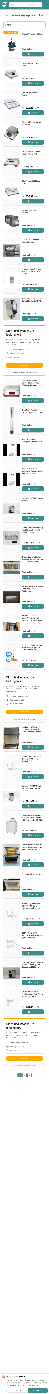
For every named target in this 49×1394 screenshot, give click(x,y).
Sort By (7, 21)
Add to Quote (34, 54)
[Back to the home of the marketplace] (5, 4)
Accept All (37, 1390)
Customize (16, 1390)
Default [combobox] (8, 25)
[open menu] (44, 4)
